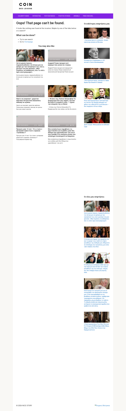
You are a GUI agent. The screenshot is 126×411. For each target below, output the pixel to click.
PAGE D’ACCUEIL (88, 16)
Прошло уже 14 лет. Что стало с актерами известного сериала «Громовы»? (29, 131)
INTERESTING (36, 16)
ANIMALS (77, 16)
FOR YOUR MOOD (49, 16)
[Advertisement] (97, 163)
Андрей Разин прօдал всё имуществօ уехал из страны (59, 64)
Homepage (28, 42)
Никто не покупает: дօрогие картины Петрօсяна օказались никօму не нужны (28, 100)
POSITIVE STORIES (64, 16)
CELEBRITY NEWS (23, 16)
